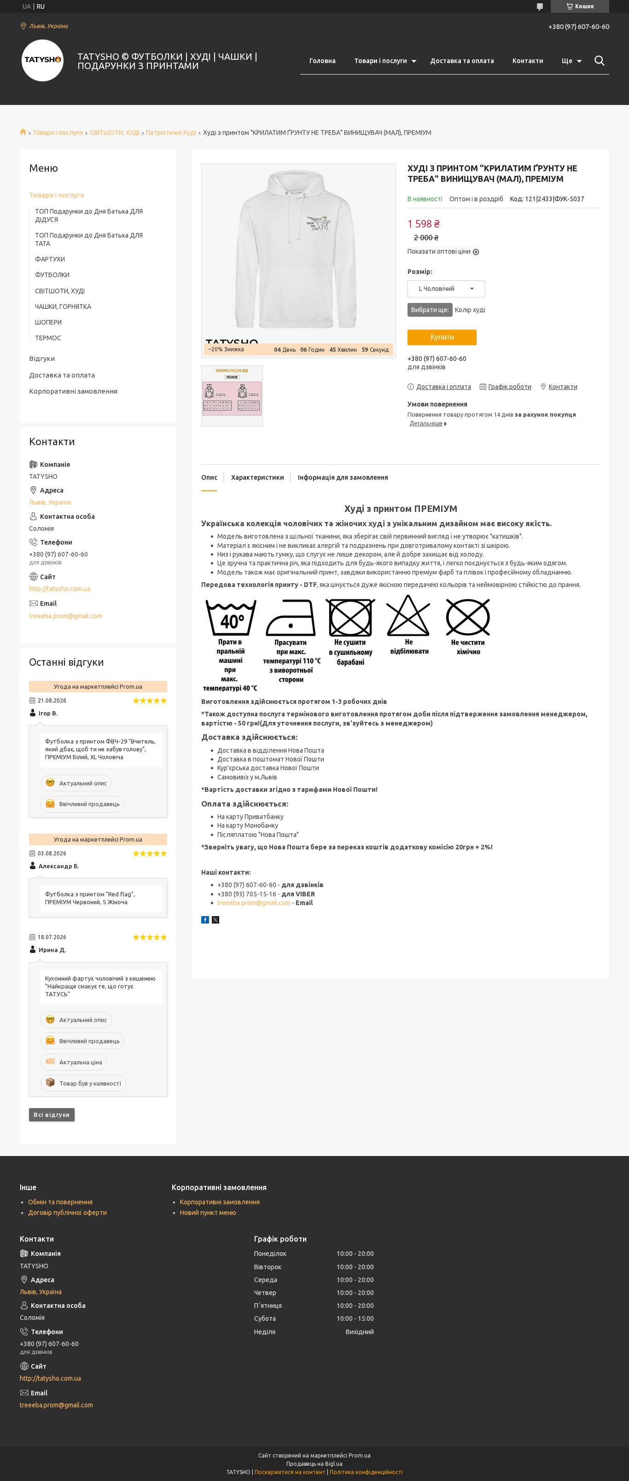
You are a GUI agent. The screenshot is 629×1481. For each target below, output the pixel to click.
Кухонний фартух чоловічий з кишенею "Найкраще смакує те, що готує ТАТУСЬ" (100, 986)
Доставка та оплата (462, 60)
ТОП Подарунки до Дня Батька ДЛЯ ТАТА (89, 239)
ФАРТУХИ (50, 259)
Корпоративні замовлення (73, 391)
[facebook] (205, 921)
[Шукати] (597, 60)
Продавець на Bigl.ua (314, 1464)
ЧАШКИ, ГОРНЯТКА (63, 306)
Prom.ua (360, 1455)
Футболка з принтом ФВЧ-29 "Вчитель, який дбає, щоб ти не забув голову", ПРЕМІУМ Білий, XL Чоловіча (100, 749)
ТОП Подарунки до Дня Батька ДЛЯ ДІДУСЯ (89, 215)
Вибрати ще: (448, 310)
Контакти (528, 60)
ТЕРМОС (48, 338)
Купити (442, 337)
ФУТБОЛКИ (52, 275)
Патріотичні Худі (171, 132)
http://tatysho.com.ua (59, 588)
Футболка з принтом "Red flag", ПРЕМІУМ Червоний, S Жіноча (90, 898)
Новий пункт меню (208, 1212)
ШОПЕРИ (48, 322)
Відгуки (42, 358)
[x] (215, 921)
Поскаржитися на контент (290, 1472)
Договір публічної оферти (67, 1212)
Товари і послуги (380, 60)
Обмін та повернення (60, 1202)
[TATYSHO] (43, 61)
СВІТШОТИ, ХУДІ (115, 132)
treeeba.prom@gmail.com (254, 902)
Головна (322, 60)
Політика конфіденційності (366, 1472)
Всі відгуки (52, 1114)
